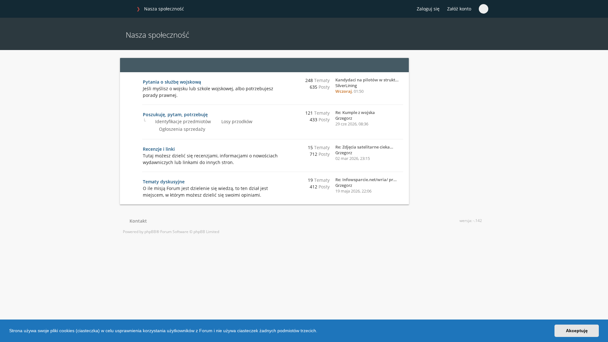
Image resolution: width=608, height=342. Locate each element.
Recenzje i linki (159, 149)
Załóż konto (459, 9)
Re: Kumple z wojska (355, 112)
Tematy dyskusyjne (164, 182)
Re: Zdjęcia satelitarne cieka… (364, 147)
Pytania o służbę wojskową (172, 82)
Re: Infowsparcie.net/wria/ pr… (366, 179)
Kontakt (137, 221)
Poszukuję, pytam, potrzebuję (175, 114)
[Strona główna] (126, 9)
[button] (319, 331)
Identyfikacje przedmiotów (182, 121)
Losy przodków (236, 121)
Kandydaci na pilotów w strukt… (367, 80)
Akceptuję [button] (577, 330)
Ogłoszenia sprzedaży (181, 129)
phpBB (150, 231)
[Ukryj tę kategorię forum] (401, 64)
